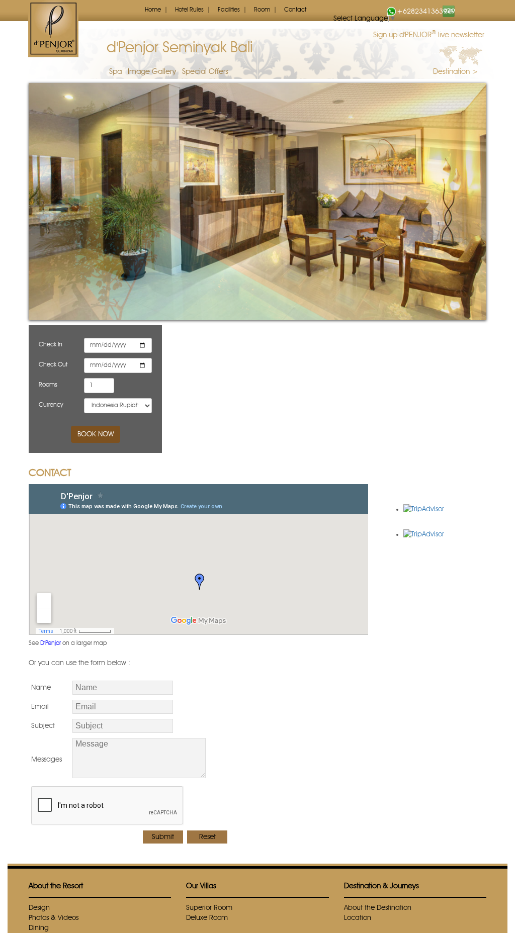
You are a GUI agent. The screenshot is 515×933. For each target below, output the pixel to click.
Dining (39, 927)
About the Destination (377, 907)
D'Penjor (50, 643)
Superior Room (209, 907)
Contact (295, 10)
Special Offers (205, 72)
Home (153, 10)
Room (262, 10)
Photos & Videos (53, 917)
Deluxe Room (207, 917)
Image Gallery (152, 72)
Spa (115, 72)
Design (39, 907)
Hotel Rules (189, 10)
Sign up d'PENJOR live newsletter (428, 34)
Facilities (229, 10)
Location (357, 917)
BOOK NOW (95, 434)
